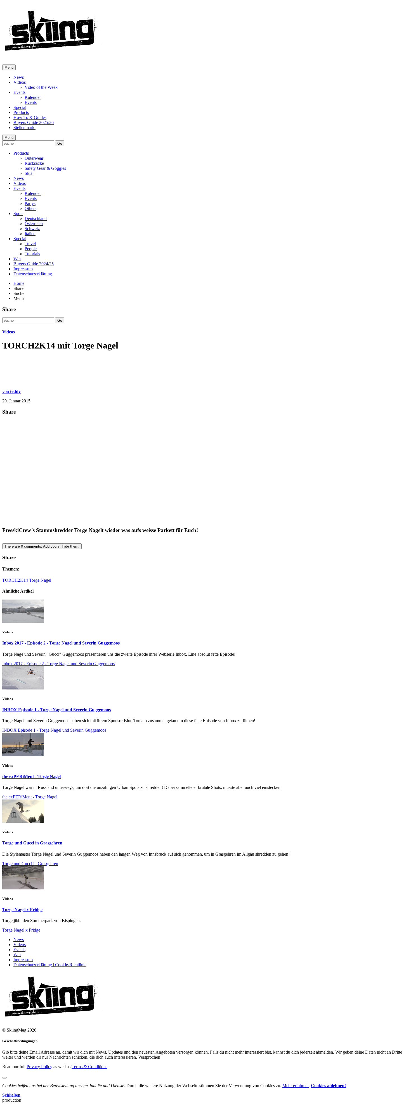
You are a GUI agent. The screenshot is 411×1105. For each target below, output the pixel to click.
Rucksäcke (34, 163)
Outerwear (34, 158)
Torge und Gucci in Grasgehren (32, 843)
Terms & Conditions (89, 1066)
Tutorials (32, 253)
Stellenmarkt (24, 127)
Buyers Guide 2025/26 (33, 122)
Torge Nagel (40, 580)
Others (30, 208)
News (18, 77)
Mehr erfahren (295, 1085)
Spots (18, 213)
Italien (30, 233)
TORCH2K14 (15, 580)
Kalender (33, 97)
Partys (30, 203)
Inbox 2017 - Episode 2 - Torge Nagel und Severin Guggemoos (61, 643)
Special (19, 107)
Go (59, 143)
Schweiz (32, 228)
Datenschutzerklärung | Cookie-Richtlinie (49, 964)
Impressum (23, 268)
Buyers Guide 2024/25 (33, 263)
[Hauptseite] (53, 53)
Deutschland (36, 218)
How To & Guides (29, 117)
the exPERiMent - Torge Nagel (31, 776)
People (31, 248)
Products (21, 112)
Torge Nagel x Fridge (22, 909)
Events (19, 92)
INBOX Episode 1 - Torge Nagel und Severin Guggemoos (56, 709)
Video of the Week (41, 87)
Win (17, 258)
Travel (30, 243)
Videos (19, 82)
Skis (28, 173)
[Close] (4, 1077)
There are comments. (41, 546)
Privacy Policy (39, 1066)
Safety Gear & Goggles (45, 168)
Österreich (34, 223)
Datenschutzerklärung (32, 273)
